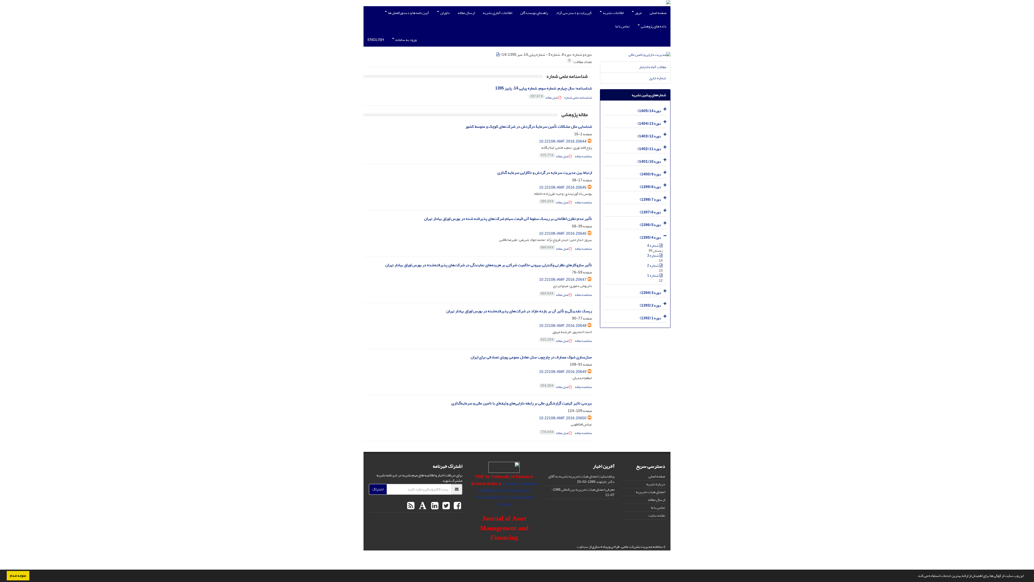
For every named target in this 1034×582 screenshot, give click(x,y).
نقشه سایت (656, 515)
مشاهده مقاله (583, 156)
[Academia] (422, 506)
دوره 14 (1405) (649, 111)
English (376, 39)
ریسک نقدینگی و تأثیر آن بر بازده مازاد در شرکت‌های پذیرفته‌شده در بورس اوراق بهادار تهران (519, 311)
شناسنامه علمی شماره (578, 98)
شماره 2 (653, 265)
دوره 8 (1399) (650, 186)
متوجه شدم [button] (18, 575)
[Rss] (411, 506)
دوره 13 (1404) (649, 123)
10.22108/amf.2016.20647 (562, 279)
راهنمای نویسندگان (534, 12)
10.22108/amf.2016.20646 (562, 233)
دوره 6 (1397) (650, 212)
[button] (915, 576)
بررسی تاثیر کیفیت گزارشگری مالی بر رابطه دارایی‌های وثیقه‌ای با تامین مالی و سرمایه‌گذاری (521, 403)
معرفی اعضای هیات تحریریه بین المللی (587, 489)
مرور (638, 12)
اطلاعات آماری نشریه (497, 12)
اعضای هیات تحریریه (650, 492)
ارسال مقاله (466, 12)
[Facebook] (456, 506)
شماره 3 (653, 255)
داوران (445, 12)
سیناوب (582, 546)
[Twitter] (445, 506)
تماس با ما (622, 26)
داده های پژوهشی (653, 26)
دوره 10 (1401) (649, 161)
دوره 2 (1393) (650, 305)
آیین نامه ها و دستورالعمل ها (408, 12)
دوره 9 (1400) (650, 174)
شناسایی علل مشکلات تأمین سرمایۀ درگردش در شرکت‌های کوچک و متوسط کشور (528, 126)
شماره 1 (653, 275)
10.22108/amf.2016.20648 (562, 325)
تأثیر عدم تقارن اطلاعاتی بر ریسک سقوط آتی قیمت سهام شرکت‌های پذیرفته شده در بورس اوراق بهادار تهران (508, 219)
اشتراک (377, 489)
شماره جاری (657, 78)
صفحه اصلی (658, 12)
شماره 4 (653, 245)
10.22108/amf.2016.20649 (562, 371)
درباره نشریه (655, 484)
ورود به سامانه (406, 39)
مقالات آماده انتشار (652, 67)
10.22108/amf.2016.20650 (562, 418)
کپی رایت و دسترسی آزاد (574, 12)
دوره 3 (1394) (650, 292)
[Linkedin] (434, 506)
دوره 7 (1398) (650, 199)
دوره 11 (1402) (649, 149)
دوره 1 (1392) (650, 318)
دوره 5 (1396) (650, 224)
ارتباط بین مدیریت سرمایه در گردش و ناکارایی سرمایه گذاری (544, 172)
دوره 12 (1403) (649, 136)
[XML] (498, 54)
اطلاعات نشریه (613, 12)
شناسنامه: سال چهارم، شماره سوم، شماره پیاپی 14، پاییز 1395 (543, 88)
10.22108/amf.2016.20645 (562, 187)
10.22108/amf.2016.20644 (562, 141)
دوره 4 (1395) (650, 237)
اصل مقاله (544, 98)
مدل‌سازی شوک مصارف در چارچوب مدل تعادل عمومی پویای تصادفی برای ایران (531, 357)
